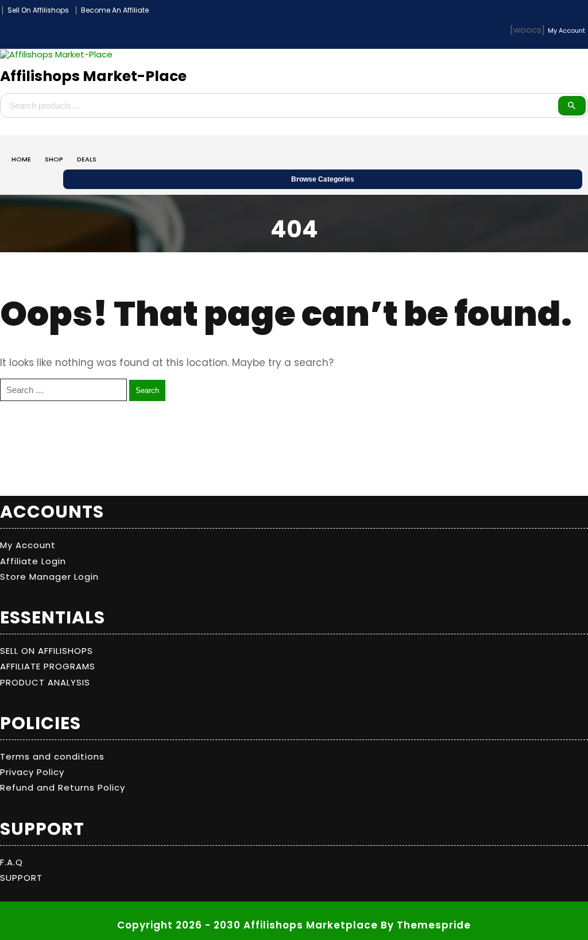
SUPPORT (21, 878)
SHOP (54, 159)
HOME (21, 159)
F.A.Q (11, 862)
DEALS (86, 159)
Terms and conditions (52, 756)
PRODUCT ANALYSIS (45, 682)
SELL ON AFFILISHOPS (46, 651)
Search (572, 105)
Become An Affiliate (115, 10)
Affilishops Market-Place (93, 76)
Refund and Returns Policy (62, 787)
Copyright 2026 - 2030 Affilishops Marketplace (247, 925)
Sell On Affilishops (38, 10)
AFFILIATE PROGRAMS (47, 666)
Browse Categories (322, 179)
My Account (28, 545)
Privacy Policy (32, 772)
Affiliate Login (33, 561)
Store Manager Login (49, 577)
